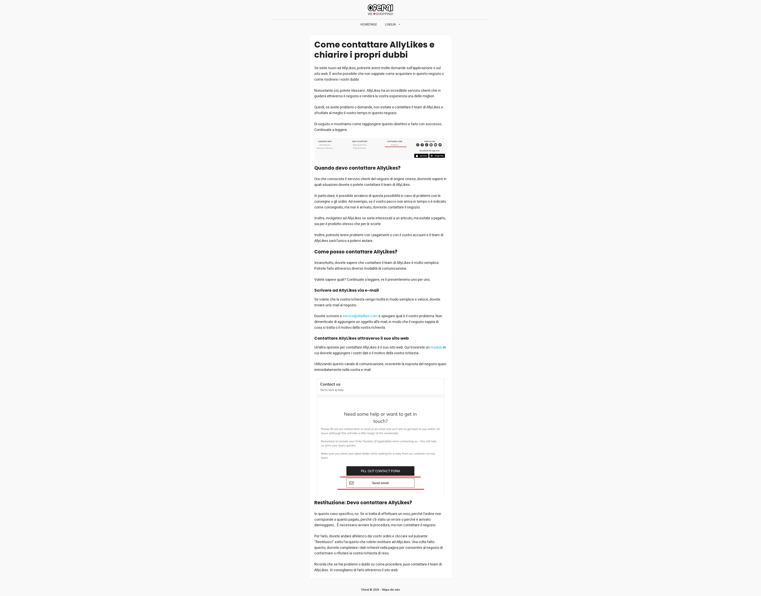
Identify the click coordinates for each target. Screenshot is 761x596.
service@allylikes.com (360, 316)
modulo (436, 347)
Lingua (390, 24)
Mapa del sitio (391, 589)
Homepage (368, 24)
